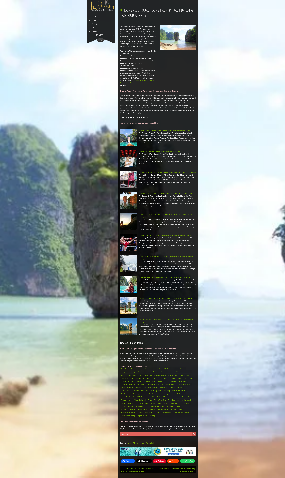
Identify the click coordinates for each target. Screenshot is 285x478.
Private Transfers (160, 400)
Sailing (153, 403)
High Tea (172, 381)
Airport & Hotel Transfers (167, 369)
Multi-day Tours (156, 391)
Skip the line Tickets (158, 406)
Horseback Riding (154, 384)
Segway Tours (174, 403)
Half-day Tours (162, 381)
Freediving (139, 381)
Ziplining (152, 416)
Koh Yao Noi (152, 387)
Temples (140, 412)
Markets (136, 391)
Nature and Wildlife (179, 391)
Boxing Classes (176, 372)
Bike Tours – (147, 372)
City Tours (149, 375)
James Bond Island (184, 384)
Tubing (158, 412)
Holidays (124, 384)
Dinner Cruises (151, 378)
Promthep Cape (174, 400)
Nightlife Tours (126, 394)
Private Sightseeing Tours (143, 400)
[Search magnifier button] (194, 434)
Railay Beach (133, 403)
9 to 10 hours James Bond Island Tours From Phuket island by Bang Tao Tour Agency (166, 320)
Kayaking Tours (140, 387)
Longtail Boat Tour (176, 387)
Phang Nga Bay (166, 394)
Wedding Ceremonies (181, 412)
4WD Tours (125, 369)
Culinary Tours (173, 375)
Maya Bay (145, 391)
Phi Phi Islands (179, 394)
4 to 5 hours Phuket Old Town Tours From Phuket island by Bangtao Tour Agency (167, 172)
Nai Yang (167, 391)
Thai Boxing (149, 412)
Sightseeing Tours (142, 406)
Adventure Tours (137, 369)
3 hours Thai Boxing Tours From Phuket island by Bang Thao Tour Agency (165, 235)
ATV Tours (182, 369)
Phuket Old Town (139, 397)
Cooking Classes (160, 375)
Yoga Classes (142, 416)
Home (94, 17)
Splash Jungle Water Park (146, 409)
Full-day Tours (150, 381)
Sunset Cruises (163, 409)
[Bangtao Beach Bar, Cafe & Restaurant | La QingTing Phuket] (101, 10)
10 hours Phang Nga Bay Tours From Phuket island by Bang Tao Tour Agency (166, 193)
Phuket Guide (150, 443)
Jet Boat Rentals (127, 387)
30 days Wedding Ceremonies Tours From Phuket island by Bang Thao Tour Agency (165, 216)
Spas (178, 406)
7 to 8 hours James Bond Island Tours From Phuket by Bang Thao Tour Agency (166, 298)
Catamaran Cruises (136, 375)
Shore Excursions (127, 406)
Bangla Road (125, 372)
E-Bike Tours (163, 378)
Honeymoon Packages (137, 384)
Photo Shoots (126, 397)
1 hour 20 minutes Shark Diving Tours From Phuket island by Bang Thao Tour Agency (166, 258)
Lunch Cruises (126, 391)
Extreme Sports (175, 378)
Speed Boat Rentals (128, 409)
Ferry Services (188, 378)
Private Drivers (126, 400)
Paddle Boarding (153, 394)
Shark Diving (185, 403)
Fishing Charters (127, 381)
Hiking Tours (182, 381)
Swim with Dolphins (128, 412)
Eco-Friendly (97, 31)
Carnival (124, 375)
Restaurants (144, 403)
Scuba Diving (162, 403)
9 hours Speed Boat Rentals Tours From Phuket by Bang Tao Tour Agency (165, 130)
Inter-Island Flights (169, 384)
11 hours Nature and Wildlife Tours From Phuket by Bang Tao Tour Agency (165, 277)
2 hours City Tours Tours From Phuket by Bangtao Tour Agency (161, 151)
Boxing (166, 372)
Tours (94, 24)
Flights (95, 28)
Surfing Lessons (176, 409)
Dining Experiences (137, 378)
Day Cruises (185, 375)
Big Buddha (136, 372)
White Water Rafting (128, 416)
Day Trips (124, 378)
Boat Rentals (157, 372)
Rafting (124, 403)
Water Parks (167, 412)
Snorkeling (171, 406)
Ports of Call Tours (188, 397)
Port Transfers (174, 397)
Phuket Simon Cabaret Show (157, 397)
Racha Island (186, 400)
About (94, 20)
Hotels (141, 443)
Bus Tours (188, 372)
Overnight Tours (139, 394)
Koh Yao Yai (163, 387)
